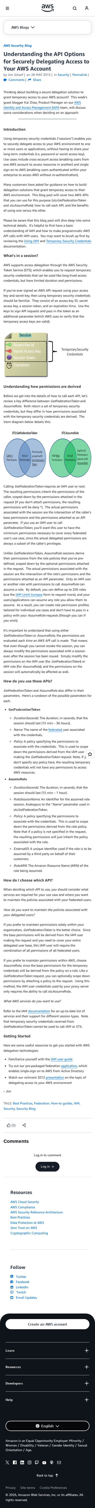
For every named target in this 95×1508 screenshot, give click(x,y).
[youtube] (44, 1463)
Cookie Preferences (53, 1487)
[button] (23, 27)
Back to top (45, 1475)
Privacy (11, 1487)
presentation (55, 1077)
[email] (59, 1463)
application (69, 1066)
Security (9, 1108)
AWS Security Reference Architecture (36, 1212)
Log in (45, 1166)
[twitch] (37, 1463)
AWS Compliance (22, 1207)
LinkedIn (21, 1287)
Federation (41, 1103)
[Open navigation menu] (7, 8)
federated (55, 729)
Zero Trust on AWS (23, 1228)
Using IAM (31, 241)
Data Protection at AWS (27, 1222)
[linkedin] (22, 1463)
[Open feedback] (90, 754)
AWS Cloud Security (24, 1202)
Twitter (20, 1277)
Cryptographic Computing (29, 1233)
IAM (77, 1103)
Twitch (20, 1292)
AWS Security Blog (17, 45)
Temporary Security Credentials (68, 241)
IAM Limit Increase (29, 594)
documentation (39, 1011)
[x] (7, 1463)
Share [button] (36, 80)
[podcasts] (51, 1463)
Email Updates (25, 1297)
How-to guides (61, 1103)
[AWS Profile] (86, 8)
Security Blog (26, 1108)
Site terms (27, 1487)
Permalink (79, 75)
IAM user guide (61, 1059)
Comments (16, 80)
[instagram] (29, 1463)
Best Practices (23, 1103)
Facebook (21, 1282)
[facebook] (15, 1463)
